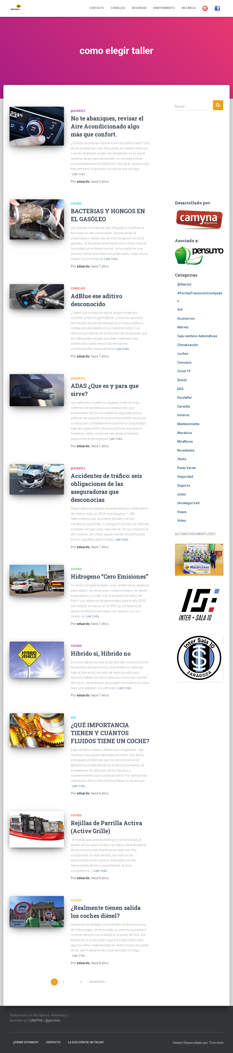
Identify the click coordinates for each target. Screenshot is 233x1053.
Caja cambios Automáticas (197, 336)
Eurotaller (184, 397)
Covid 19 (183, 371)
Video (181, 520)
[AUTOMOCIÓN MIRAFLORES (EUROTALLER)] (15, 8)
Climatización (187, 345)
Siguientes (96, 982)
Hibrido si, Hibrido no (101, 653)
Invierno (183, 415)
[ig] (205, 8)
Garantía (183, 406)
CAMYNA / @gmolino (44, 1020)
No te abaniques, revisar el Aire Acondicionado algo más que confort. (107, 126)
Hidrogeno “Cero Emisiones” (109, 576)
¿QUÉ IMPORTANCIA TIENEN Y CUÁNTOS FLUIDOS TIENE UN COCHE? (110, 733)
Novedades (186, 450)
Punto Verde (186, 468)
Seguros (183, 485)
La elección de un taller (86, 1042)
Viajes (182, 512)
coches (76, 203)
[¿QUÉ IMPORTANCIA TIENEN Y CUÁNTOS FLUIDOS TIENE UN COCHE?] (37, 730)
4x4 (73, 717)
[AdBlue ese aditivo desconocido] (37, 296)
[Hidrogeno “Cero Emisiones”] (37, 580)
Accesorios (186, 318)
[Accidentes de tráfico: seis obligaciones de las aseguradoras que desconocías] (37, 479)
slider (181, 494)
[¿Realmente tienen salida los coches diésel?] (37, 911)
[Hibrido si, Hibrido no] (37, 660)
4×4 (179, 309)
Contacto (96, 8)
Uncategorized (188, 503)
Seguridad (139, 8)
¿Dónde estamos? (25, 1042)
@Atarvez (78, 111)
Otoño (181, 459)
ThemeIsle (216, 1043)
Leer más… (79, 174)
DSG (180, 389)
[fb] (217, 8)
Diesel (182, 380)
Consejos (118, 8)
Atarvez (183, 327)
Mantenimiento (164, 8)
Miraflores (185, 441)
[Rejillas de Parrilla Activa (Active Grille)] (37, 829)
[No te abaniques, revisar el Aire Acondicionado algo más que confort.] (37, 126)
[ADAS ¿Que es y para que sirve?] (37, 390)
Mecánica (188, 8)
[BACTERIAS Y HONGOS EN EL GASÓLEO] (37, 219)
